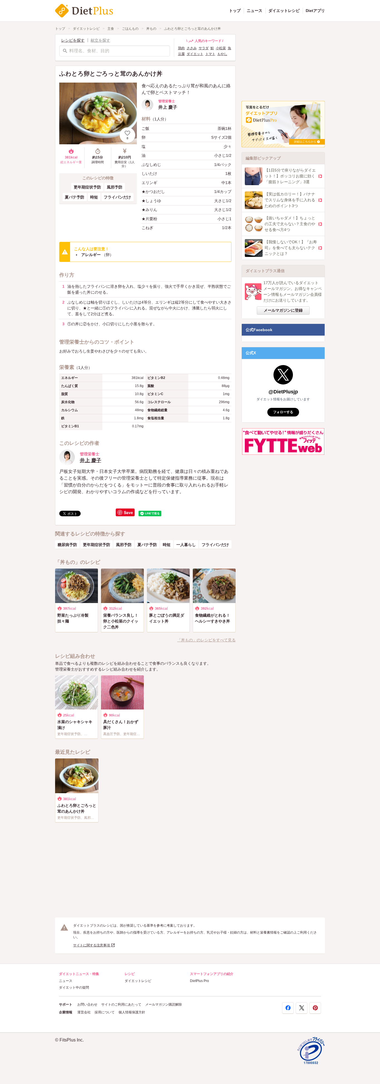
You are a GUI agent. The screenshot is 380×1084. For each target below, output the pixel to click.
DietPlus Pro (199, 981)
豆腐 (181, 54)
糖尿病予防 (67, 544)
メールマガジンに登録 (283, 310)
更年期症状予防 (87, 187)
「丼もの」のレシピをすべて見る (206, 640)
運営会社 (84, 1012)
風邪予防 (114, 187)
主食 (110, 29)
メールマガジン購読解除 (163, 1004)
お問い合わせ (87, 1004)
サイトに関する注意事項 (92, 945)
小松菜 (221, 48)
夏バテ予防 (74, 197)
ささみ (192, 48)
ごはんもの (130, 29)
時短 (94, 197)
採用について (105, 1012)
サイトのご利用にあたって (121, 1004)
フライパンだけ (117, 197)
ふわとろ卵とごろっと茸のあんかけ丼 (192, 29)
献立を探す (100, 40)
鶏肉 (181, 48)
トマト (210, 54)
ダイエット (195, 54)
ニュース (254, 10)
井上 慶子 (90, 460)
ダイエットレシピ (284, 10)
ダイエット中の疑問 (74, 987)
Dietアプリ (315, 10)
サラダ (204, 48)
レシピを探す (73, 40)
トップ (235, 10)
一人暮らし (186, 544)
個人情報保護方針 (132, 1012)
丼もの (151, 29)
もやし (222, 54)
